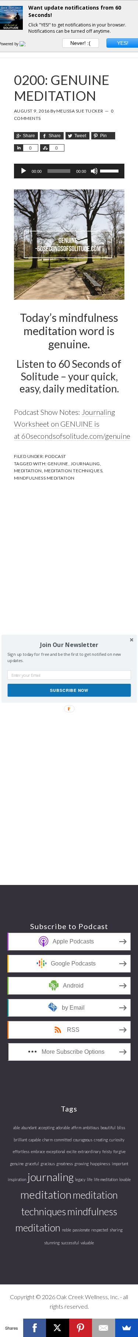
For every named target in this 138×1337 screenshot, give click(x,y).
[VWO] (27, 43)
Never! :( (80, 43)
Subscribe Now (69, 690)
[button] (69, 644)
